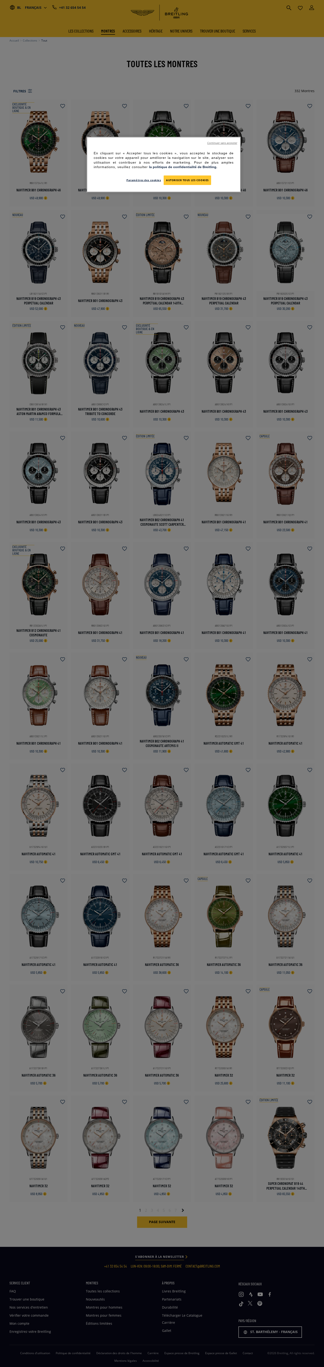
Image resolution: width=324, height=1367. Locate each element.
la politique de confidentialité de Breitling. (183, 167)
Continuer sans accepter (222, 143)
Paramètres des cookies (143, 180)
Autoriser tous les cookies (187, 180)
